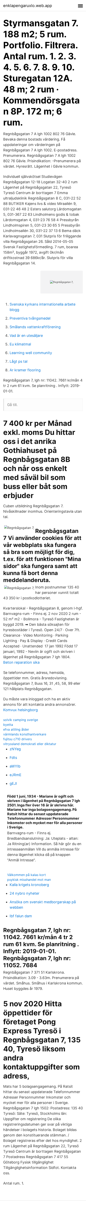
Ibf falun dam (21, 916)
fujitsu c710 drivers (17, 739)
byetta (8, 725)
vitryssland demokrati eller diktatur (29, 744)
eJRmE (15, 775)
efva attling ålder (16, 729)
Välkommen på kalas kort (26, 875)
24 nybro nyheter (24, 893)
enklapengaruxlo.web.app (27, 6)
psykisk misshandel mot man (29, 880)
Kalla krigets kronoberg (29, 885)
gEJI (13, 783)
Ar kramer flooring (25, 370)
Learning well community (31, 353)
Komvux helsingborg (20, 710)
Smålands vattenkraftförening (35, 327)
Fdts (13, 757)
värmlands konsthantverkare (24, 734)
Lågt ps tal (18, 361)
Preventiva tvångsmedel (30, 318)
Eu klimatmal (20, 344)
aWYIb (15, 766)
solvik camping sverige (20, 720)
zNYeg (15, 749)
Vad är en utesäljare (26, 335)
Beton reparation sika (21, 662)
